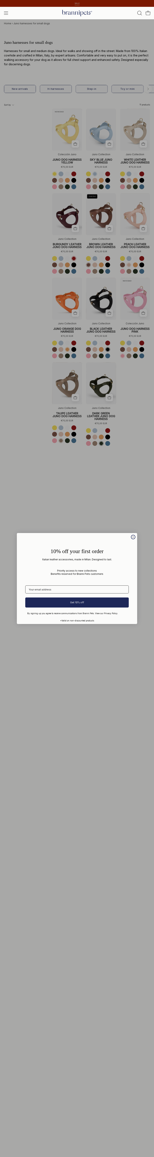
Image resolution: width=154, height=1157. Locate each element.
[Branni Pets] (77, 13)
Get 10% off (77, 602)
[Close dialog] (133, 537)
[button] (139, 13)
